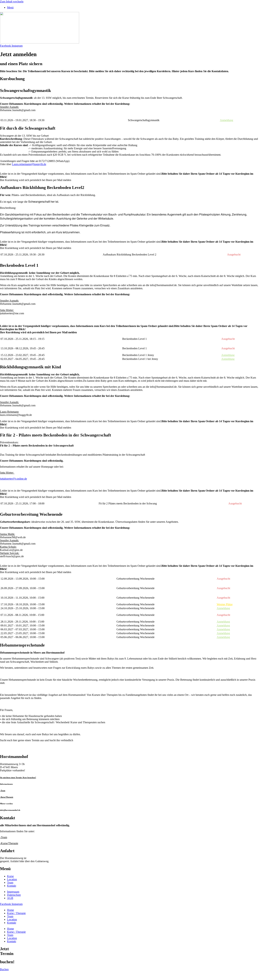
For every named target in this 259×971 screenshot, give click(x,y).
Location (12, 919)
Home (10, 909)
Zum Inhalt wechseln (11, 1)
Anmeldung (226, 120)
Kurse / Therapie (16, 913)
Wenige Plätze (225, 604)
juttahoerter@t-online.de (13, 478)
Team (10, 916)
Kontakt (11, 922)
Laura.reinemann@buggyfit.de (29, 164)
